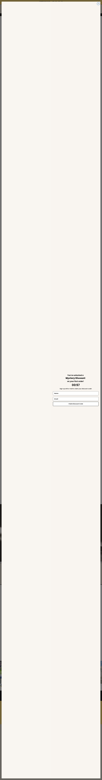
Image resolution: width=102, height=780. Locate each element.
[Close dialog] (98, 3)
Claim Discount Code (76, 404)
